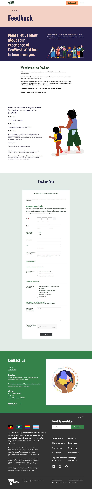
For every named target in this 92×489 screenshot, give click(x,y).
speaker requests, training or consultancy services (25, 384)
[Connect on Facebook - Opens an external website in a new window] (66, 466)
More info (13, 403)
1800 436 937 (28, 127)
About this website (73, 482)
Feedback (56, 453)
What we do (57, 438)
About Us (72, 438)
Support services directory (59, 458)
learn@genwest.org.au (23, 386)
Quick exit (72, 3)
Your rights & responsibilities (76, 480)
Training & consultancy (73, 458)
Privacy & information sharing (59, 482)
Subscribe (77, 427)
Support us (57, 448)
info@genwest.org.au (22, 379)
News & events (58, 443)
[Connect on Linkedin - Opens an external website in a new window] (53, 466)
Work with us (73, 453)
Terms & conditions (57, 480)
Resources (72, 443)
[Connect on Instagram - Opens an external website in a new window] (60, 466)
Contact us (73, 448)
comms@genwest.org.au (24, 146)
